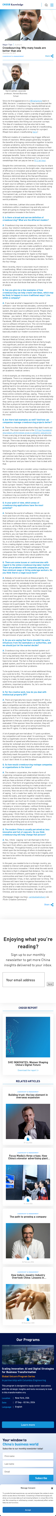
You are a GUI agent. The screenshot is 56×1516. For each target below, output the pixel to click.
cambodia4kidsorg (37, 897)
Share (47, 56)
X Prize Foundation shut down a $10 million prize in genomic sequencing (27, 431)
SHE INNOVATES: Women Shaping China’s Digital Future (28, 1063)
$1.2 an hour (40, 160)
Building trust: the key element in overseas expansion (28, 1096)
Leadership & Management (13, 56)
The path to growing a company (28, 1216)
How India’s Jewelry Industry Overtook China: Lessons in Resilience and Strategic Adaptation (28, 1277)
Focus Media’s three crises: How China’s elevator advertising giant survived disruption (28, 1158)
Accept (28, 1510)
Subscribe (41, 1478)
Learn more (28, 1424)
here (35, 132)
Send (50, 984)
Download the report (27, 1070)
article (36, 100)
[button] (52, 1488)
